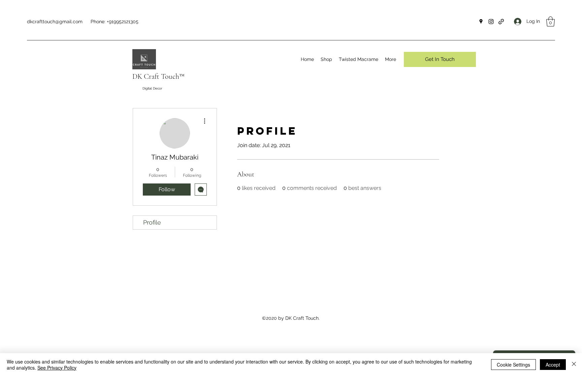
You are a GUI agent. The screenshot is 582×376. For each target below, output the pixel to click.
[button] (550, 21)
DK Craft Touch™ (158, 76)
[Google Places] (481, 21)
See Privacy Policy (56, 367)
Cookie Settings (513, 364)
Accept (553, 364)
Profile (152, 222)
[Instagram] (491, 21)
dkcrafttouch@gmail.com (55, 21)
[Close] (574, 364)
